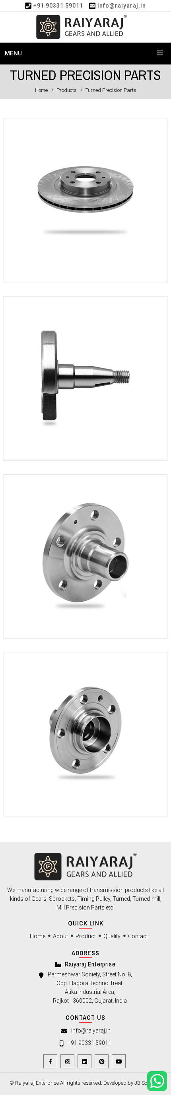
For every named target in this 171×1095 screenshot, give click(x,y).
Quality (111, 936)
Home (41, 90)
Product (86, 936)
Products (66, 90)
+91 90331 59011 (58, 5)
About (60, 936)
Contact (138, 936)
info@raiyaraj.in (121, 5)
